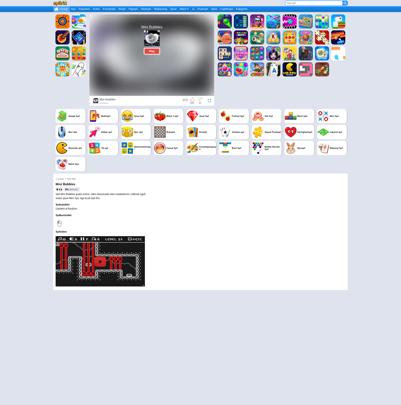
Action (96, 9)
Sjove (173, 9)
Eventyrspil (109, 9)
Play (152, 51)
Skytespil (146, 9)
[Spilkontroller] (185, 101)
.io (193, 9)
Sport (214, 9)
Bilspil (122, 9)
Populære (84, 9)
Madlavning (160, 9)
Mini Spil (71, 179)
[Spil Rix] (60, 3)
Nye (73, 9)
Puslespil (203, 9)
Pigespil (133, 9)
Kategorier (242, 9)
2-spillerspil (226, 9)
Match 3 (184, 9)
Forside (64, 9)
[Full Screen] (208, 101)
